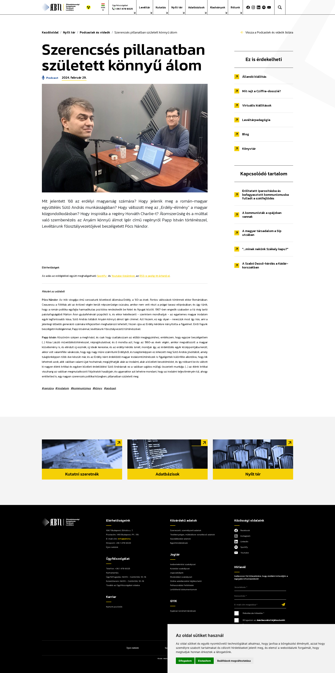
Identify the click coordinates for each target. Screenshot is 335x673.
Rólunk (235, 7)
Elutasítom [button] (204, 660)
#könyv (97, 388)
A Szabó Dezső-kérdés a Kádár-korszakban (265, 265)
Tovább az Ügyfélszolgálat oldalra (123, 585)
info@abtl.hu (124, 538)
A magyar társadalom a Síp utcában (261, 233)
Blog (245, 134)
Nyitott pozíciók (114, 606)
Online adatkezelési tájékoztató (186, 581)
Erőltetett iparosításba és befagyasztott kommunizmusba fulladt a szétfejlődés (265, 194)
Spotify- (102, 276)
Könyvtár (249, 148)
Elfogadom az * (264, 622)
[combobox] (103, 7)
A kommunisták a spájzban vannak (261, 214)
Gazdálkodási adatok (180, 538)
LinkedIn (244, 541)
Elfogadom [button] (185, 660)
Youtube (244, 552)
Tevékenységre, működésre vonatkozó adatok (192, 534)
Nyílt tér (177, 7)
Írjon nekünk (112, 547)
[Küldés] (283, 605)
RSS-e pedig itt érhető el (154, 276)
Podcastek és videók (95, 32)
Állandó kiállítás (254, 76)
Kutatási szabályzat (180, 568)
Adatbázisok (196, 7)
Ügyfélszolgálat (122, 7)
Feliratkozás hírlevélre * (253, 613)
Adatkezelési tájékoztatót (271, 620)
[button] (270, 7)
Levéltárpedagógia (256, 119)
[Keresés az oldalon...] (279, 7)
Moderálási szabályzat (181, 577)
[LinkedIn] (258, 7)
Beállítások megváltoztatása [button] (234, 660)
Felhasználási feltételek (182, 585)
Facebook (245, 530)
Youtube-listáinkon (123, 276)
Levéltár (144, 7)
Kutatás (161, 7)
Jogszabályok (176, 572)
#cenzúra (48, 388)
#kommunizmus (81, 388)
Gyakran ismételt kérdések (183, 611)
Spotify (244, 547)
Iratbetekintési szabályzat (183, 564)
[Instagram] (253, 7)
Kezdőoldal (50, 32)
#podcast (110, 388)
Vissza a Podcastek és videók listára (269, 32)
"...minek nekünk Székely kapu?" (265, 249)
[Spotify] (264, 7)
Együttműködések (179, 543)
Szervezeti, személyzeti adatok (185, 530)
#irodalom (62, 388)
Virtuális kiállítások (256, 105)
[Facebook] (248, 7)
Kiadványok (217, 7)
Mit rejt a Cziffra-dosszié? (261, 91)
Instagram (245, 536)
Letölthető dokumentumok (183, 589)
